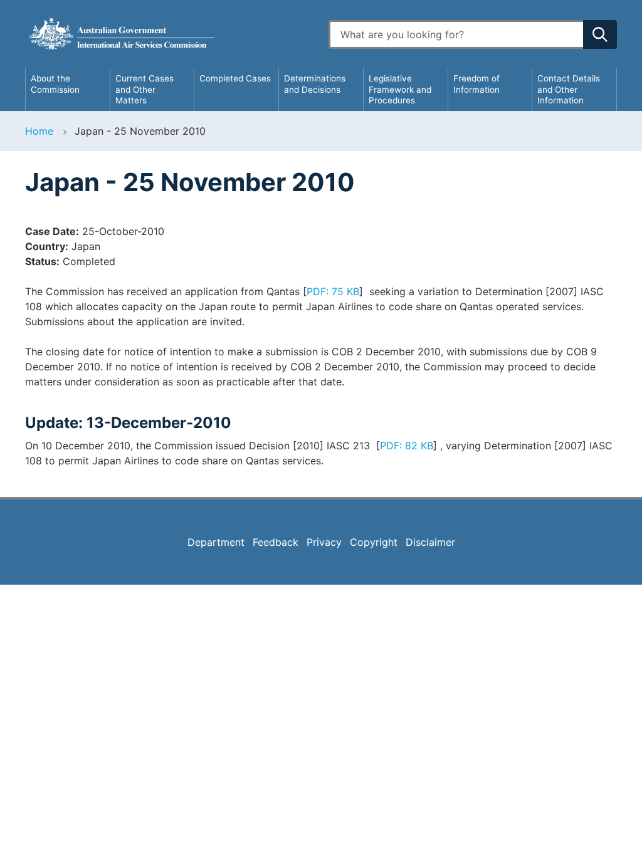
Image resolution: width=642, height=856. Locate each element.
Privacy (324, 542)
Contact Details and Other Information (568, 89)
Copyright (373, 542)
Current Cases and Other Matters (144, 89)
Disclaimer (430, 542)
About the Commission (55, 84)
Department (216, 542)
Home (39, 131)
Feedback (275, 542)
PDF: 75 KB (333, 291)
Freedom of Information (476, 84)
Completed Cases (235, 78)
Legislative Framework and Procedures (400, 89)
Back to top (600, 838)
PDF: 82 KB (406, 445)
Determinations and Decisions (314, 84)
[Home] (169, 34)
